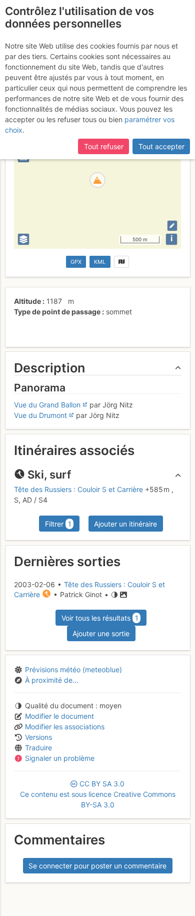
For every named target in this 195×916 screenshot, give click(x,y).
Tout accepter (161, 146)
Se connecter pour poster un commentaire (97, 865)
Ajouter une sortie (101, 633)
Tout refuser (104, 146)
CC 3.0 (98, 794)
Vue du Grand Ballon (47, 404)
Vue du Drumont (40, 415)
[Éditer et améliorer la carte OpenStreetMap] (172, 225)
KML (100, 261)
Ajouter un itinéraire (125, 524)
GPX (76, 261)
